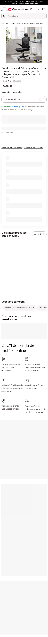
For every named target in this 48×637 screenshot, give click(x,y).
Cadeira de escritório (18, 23)
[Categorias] (4, 8)
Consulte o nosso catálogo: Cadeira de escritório (22, 148)
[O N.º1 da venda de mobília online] (18, 9)
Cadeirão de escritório (35, 23)
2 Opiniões (17, 81)
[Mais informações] (31, 110)
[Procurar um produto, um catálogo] (4, 16)
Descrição (6, 92)
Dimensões (17, 92)
